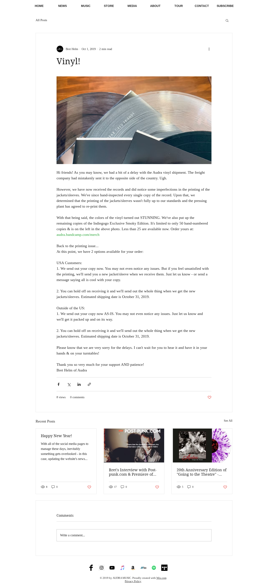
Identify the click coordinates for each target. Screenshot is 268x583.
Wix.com (161, 577)
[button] (132, 6)
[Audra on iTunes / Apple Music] (122, 568)
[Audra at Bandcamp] (143, 568)
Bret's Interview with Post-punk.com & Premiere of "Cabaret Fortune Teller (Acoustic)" (133, 472)
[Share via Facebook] (59, 384)
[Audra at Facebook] (91, 568)
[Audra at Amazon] (133, 568)
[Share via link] (89, 384)
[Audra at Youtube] (112, 568)
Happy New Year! (56, 436)
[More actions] (208, 48)
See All (228, 420)
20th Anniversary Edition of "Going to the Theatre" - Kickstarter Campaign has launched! (202, 472)
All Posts (41, 20)
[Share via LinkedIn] (79, 384)
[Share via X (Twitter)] (69, 384)
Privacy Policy (133, 581)
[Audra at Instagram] (101, 568)
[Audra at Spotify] (154, 568)
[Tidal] (164, 568)
